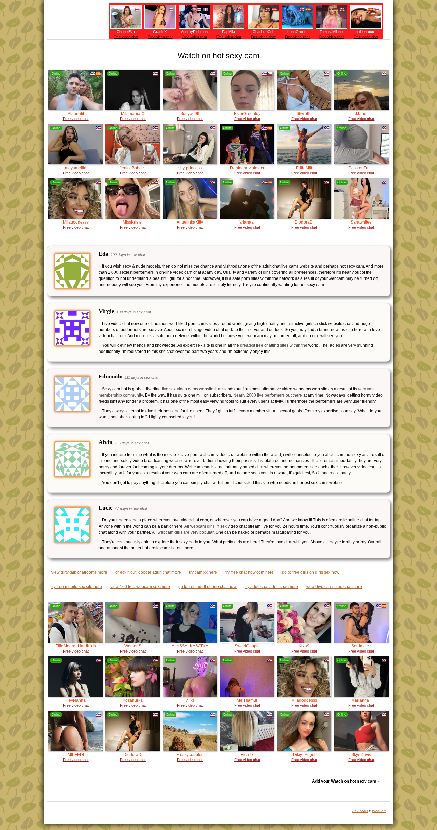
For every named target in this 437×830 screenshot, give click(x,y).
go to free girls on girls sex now (310, 572)
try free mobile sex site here (76, 586)
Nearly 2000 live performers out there (267, 395)
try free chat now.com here (249, 572)
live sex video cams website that (191, 389)
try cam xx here (203, 572)
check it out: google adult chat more (148, 572)
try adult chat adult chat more (271, 586)
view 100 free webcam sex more (140, 586)
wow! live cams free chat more (334, 586)
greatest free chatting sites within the (273, 345)
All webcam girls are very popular (183, 532)
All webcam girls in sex (205, 526)
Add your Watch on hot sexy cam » (346, 781)
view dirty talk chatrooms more (79, 572)
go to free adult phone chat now (207, 586)
